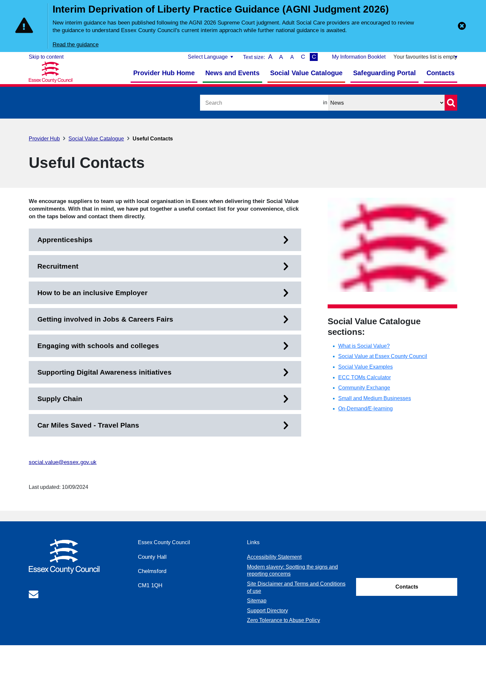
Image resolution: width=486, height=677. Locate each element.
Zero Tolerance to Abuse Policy (283, 620)
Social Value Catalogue (306, 73)
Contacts (440, 73)
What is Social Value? (364, 346)
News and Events (232, 73)
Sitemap (256, 600)
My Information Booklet (358, 57)
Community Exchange (364, 388)
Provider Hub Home (164, 73)
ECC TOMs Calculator (364, 377)
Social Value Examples (365, 367)
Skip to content (46, 57)
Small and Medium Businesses (374, 398)
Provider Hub (44, 138)
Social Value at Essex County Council (382, 356)
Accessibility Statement (274, 557)
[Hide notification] (462, 26)
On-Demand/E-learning (365, 408)
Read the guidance (76, 44)
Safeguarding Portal (384, 73)
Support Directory (267, 610)
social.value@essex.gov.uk (63, 462)
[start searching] (451, 103)
